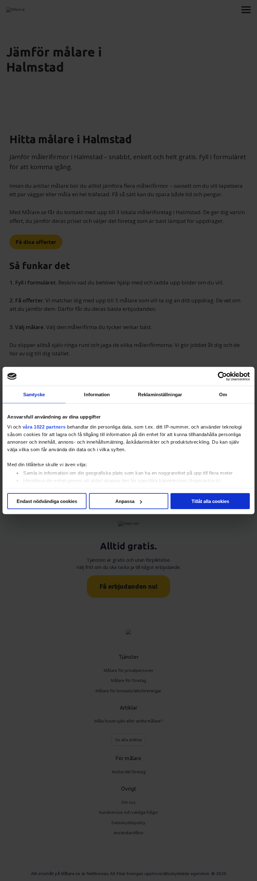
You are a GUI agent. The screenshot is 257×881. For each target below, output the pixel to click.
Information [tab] (97, 394)
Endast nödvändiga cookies (47, 501)
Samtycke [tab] (34, 394)
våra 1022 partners (44, 426)
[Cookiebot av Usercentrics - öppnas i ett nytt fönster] (222, 376)
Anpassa (124, 501)
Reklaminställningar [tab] (160, 394)
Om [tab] (223, 394)
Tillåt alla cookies (210, 501)
